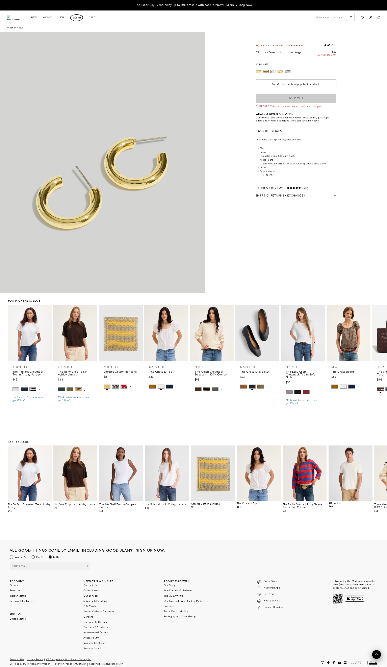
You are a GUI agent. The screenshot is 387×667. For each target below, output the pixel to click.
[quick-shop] (166, 392)
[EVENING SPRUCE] (61, 389)
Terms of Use (17, 659)
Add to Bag (121, 396)
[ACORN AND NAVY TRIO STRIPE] (206, 389)
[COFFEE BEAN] (380, 389)
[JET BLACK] (297, 392)
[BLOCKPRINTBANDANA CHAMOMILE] (107, 387)
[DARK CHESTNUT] (198, 389)
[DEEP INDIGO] (24, 389)
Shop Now (245, 5)
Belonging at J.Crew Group (180, 616)
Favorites (15, 590)
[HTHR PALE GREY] (15, 389)
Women (48, 17)
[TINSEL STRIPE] (78, 389)
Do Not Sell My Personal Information (30, 664)
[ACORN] (152, 387)
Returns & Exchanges (22, 601)
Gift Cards (89, 606)
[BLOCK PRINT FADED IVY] (115, 387)
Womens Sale (15, 28)
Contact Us (90, 585)
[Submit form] (87, 566)
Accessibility (91, 638)
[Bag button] (379, 17)
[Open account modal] (370, 17)
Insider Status (18, 596)
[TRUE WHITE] (161, 387)
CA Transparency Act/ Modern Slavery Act (69, 659)
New (34, 17)
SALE (92, 17)
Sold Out (296, 98)
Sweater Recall (92, 648)
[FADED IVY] (70, 389)
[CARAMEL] (243, 387)
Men (61, 17)
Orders (14, 585)
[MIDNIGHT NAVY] (289, 392)
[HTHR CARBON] (215, 389)
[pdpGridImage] (102, 162)
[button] (47, 310)
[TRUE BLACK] (252, 387)
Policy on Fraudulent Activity (70, 664)
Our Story (169, 585)
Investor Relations (94, 643)
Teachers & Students (95, 627)
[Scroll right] (39, 390)
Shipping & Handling (95, 601)
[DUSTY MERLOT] (306, 392)
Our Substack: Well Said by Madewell (186, 601)
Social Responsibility (176, 611)
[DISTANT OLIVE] (260, 387)
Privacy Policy (35, 659)
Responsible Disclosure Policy (106, 664)
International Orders (95, 632)
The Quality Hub (173, 596)
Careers (88, 617)
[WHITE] (32, 389)
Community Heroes (95, 622)
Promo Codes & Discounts (98, 611)
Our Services (91, 596)
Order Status (91, 590)
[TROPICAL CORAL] (124, 387)
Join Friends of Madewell (179, 590)
